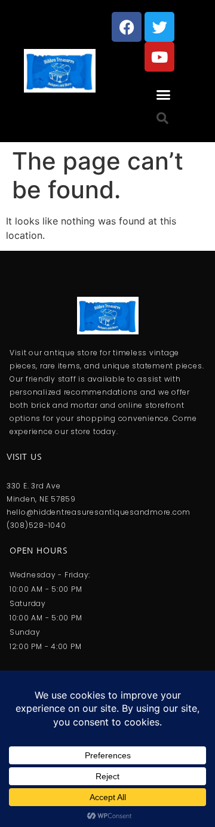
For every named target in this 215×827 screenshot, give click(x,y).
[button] (163, 95)
